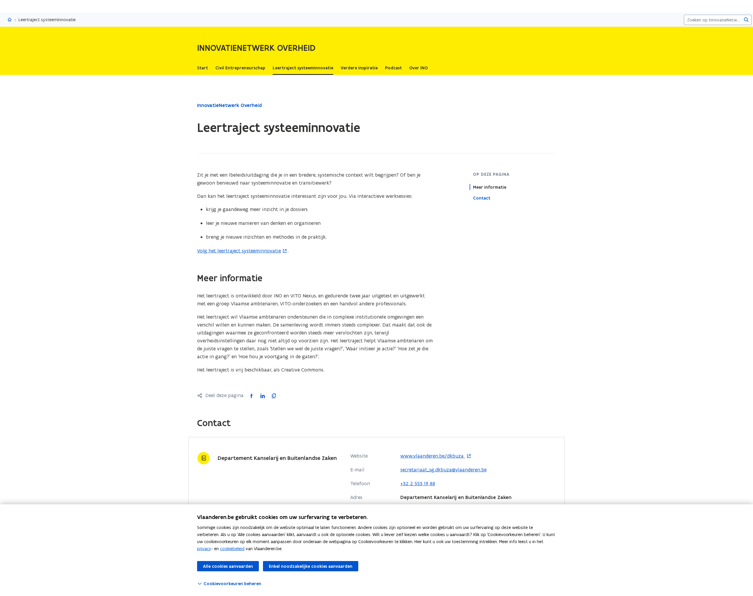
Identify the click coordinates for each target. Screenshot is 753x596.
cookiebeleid (232, 548)
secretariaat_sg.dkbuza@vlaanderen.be (443, 469)
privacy (204, 548)
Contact (481, 198)
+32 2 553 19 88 (417, 483)
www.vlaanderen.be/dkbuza (432, 456)
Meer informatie (489, 187)
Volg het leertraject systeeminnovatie (239, 250)
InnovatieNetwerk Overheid (229, 105)
